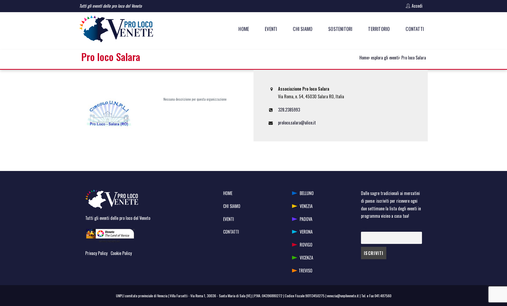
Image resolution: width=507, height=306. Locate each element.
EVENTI (228, 219)
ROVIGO (306, 245)
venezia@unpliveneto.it (343, 295)
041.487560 (382, 295)
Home (364, 57)
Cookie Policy (121, 253)
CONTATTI (231, 232)
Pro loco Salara (413, 57)
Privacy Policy (96, 253)
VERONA (306, 232)
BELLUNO (307, 193)
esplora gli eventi (385, 57)
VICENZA (306, 257)
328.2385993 (289, 109)
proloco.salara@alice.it (297, 122)
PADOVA (306, 219)
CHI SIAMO (231, 206)
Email (365, 228)
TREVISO (305, 270)
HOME (227, 193)
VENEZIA (306, 206)
